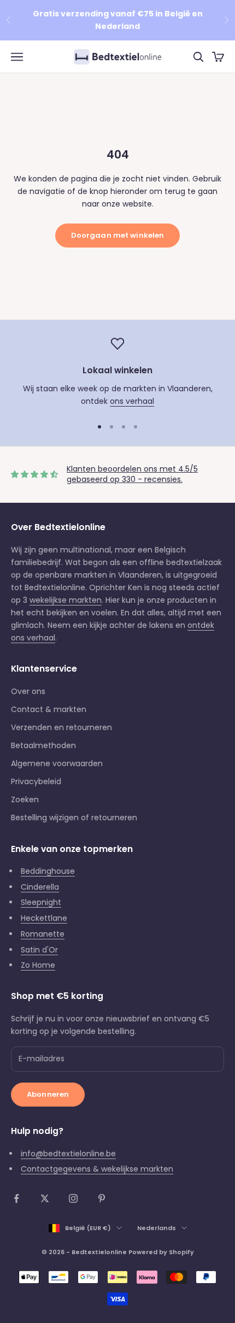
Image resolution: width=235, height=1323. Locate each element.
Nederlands (156, 1228)
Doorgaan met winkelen (117, 235)
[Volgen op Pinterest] (101, 1198)
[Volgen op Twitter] (44, 1198)
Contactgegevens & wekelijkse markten (97, 1168)
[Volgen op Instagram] (73, 1198)
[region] (117, 372)
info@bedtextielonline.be (68, 1153)
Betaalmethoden (43, 745)
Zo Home (38, 965)
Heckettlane (44, 918)
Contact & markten (48, 709)
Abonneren (48, 1094)
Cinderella (40, 886)
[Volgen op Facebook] (16, 1198)
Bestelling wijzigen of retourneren (74, 817)
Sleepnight (41, 902)
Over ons (28, 691)
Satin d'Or (39, 949)
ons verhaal (132, 401)
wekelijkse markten (66, 600)
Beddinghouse (48, 871)
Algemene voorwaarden (57, 763)
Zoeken (25, 799)
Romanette (42, 933)
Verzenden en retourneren (61, 727)
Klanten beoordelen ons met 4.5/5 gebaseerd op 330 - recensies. (132, 474)
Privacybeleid (36, 781)
